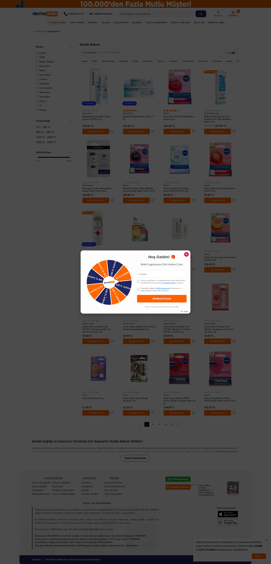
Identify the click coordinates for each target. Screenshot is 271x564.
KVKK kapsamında (163, 288)
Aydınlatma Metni (169, 283)
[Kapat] (186, 254)
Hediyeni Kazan (162, 298)
